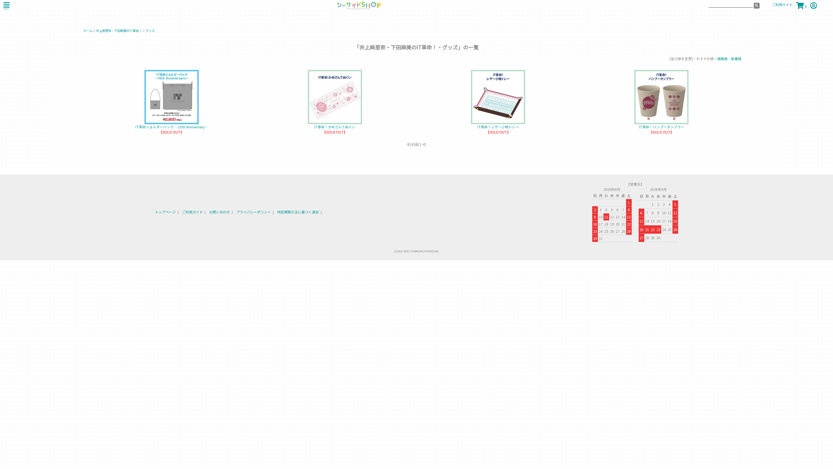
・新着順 (734, 58)
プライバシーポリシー (253, 212)
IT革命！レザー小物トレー (498, 126)
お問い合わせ (219, 212)
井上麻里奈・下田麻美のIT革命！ (119, 30)
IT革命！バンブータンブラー (661, 126)
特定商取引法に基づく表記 (298, 212)
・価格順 (721, 58)
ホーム (87, 30)
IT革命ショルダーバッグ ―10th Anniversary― (171, 126)
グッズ (150, 30)
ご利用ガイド (192, 212)
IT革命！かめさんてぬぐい (335, 126)
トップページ (165, 212)
